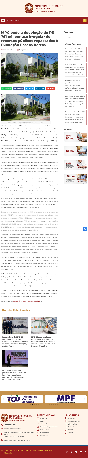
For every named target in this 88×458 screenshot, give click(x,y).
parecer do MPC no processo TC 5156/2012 (27, 301)
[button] (3, 20)
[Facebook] (76, 451)
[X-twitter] (85, 451)
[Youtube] (80, 451)
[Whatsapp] (66, 451)
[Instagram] (71, 451)
